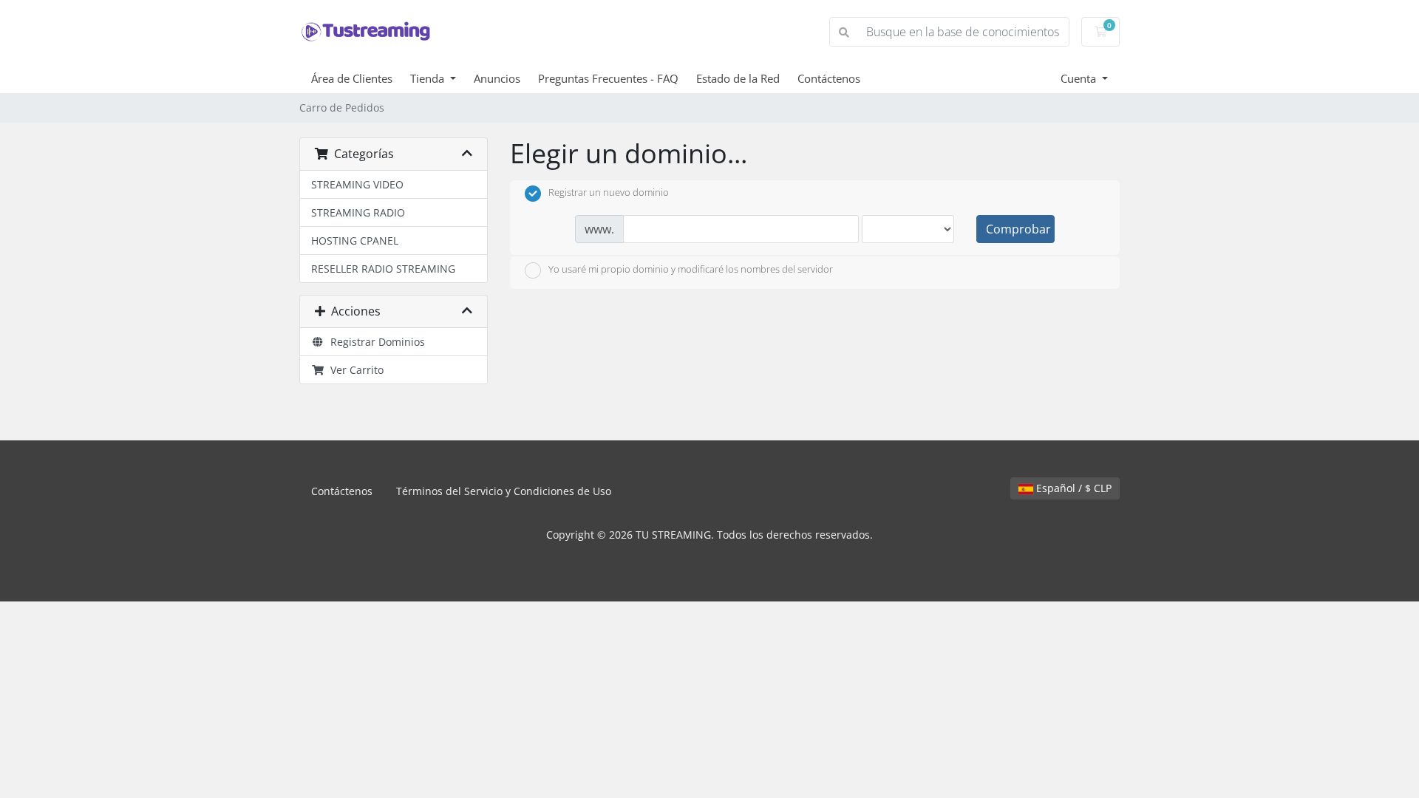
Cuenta (1080, 78)
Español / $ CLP (1072, 488)
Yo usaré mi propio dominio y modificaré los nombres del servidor (690, 269)
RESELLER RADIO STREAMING (383, 269)
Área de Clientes (351, 78)
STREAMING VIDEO (357, 184)
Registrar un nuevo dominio (608, 193)
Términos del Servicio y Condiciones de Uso (503, 491)
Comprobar (1018, 229)
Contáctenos (828, 78)
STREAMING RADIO (358, 212)
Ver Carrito (354, 370)
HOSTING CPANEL (354, 240)
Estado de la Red (738, 78)
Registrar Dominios (374, 342)
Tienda (428, 78)
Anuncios (497, 78)
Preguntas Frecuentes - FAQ (608, 78)
